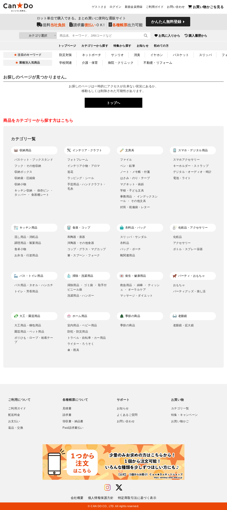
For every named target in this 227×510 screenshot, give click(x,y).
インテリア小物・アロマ (83, 165)
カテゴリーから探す (94, 45)
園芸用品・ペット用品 (29, 331)
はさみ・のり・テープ (135, 178)
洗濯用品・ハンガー (80, 295)
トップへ (113, 103)
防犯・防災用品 (77, 331)
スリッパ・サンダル (133, 237)
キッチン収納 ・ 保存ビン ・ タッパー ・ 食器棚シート (33, 193)
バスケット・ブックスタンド (33, 159)
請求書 (67, 414)
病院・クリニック (120, 62)
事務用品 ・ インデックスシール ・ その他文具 (139, 199)
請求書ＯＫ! (89, 25)
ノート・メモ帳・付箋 (135, 171)
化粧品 (177, 237)
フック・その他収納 (27, 165)
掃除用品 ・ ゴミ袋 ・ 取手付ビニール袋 (87, 287)
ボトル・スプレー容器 (188, 249)
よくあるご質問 (127, 414)
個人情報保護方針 (101, 498)
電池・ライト (182, 178)
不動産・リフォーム (157, 62)
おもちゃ (179, 285)
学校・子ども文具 (132, 190)
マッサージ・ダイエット (136, 295)
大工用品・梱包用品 (27, 325)
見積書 (67, 408)
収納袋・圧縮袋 (24, 178)
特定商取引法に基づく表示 (137, 498)
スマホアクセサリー (186, 159)
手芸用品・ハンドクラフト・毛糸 (86, 186)
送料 (54, 25)
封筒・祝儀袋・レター (135, 207)
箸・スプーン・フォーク (83, 255)
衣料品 (124, 243)
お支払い (14, 421)
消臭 (137, 55)
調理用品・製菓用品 (27, 243)
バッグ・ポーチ (130, 249)
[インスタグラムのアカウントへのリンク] (107, 488)
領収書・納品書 (73, 421)
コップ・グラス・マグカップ (86, 249)
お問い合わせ (176, 6)
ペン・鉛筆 (127, 165)
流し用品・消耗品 (26, 237)
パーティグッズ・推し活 (189, 291)
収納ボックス (23, 171)
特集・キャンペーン (184, 414)
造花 (70, 171)
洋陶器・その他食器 (80, 243)
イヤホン (156, 55)
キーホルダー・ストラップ (191, 165)
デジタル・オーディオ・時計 (192, 171)
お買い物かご (180, 421)
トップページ (67, 45)
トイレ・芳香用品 (26, 291)
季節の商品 (127, 325)
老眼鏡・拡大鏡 (183, 325)
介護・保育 (90, 62)
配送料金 (14, 414)
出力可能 (127, 25)
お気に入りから (169, 35)
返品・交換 (15, 427)
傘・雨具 (73, 350)
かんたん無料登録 (166, 22)
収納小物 (20, 184)
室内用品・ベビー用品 (82, 325)
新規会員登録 (134, 6)
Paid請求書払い (73, 427)
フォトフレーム (77, 159)
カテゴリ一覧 (180, 408)
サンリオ (117, 55)
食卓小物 (20, 249)
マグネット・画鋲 (132, 184)
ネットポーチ (91, 55)
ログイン (115, 6)
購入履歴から (198, 35)
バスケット (181, 55)
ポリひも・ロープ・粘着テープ (33, 340)
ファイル (126, 159)
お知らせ (143, 45)
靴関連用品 (127, 255)
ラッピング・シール (80, 178)
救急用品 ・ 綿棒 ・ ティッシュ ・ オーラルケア (140, 287)
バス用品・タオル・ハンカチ (33, 285)
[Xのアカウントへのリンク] (119, 488)
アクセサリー (182, 243)
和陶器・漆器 (76, 237)
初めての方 (161, 45)
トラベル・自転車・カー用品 (86, 337)
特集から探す (122, 45)
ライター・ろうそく (80, 343)
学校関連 (65, 62)
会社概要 (77, 498)
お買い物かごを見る (208, 7)
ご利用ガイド (155, 6)
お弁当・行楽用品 (26, 255)
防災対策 (65, 55)
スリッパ (205, 55)
